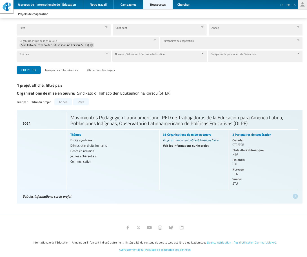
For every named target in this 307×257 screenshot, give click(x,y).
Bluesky (171, 227)
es (294, 5)
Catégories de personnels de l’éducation (233, 54)
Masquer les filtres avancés (61, 70)
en (281, 5)
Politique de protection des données (168, 250)
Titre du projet (41, 102)
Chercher (28, 70)
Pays (22, 28)
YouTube (149, 227)
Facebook (127, 227)
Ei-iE (6, 7)
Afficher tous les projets (101, 70)
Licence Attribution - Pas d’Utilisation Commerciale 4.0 (241, 242)
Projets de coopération (33, 13)
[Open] (106, 27)
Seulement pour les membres (302, 4)
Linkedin (181, 227)
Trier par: (22, 102)
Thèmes (24, 54)
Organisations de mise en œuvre (38, 41)
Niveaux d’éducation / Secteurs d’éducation (140, 54)
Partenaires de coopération (178, 41)
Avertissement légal (131, 250)
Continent (121, 28)
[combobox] (60, 32)
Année (215, 28)
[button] (56, 45)
